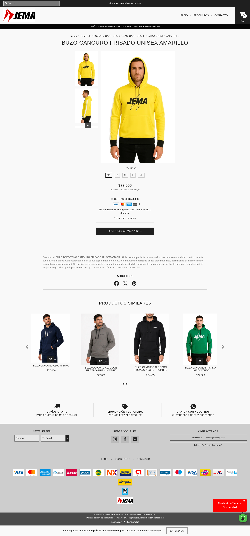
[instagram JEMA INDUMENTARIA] (115, 439)
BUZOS (98, 36)
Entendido (177, 530)
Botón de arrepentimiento (152, 518)
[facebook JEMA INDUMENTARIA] (125, 439)
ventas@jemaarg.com (215, 438)
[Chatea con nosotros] (193, 406)
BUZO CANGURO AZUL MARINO (51, 365)
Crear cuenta (119, 3)
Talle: (131, 168)
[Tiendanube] (125, 523)
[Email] (135, 439)
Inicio (73, 36)
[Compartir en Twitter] (125, 283)
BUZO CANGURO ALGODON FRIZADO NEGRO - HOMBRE (151, 368)
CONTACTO (221, 15)
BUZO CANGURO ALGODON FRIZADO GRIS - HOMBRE (101, 369)
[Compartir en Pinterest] (134, 283)
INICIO (184, 15)
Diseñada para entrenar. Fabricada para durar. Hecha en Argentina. (125, 27)
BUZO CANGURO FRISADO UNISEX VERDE (200, 369)
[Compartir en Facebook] (116, 283)
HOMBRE (85, 36)
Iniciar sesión (134, 3)
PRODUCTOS (201, 15)
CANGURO (111, 36)
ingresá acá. (134, 518)
